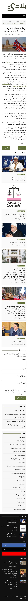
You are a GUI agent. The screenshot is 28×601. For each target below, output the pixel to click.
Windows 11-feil (20, 469)
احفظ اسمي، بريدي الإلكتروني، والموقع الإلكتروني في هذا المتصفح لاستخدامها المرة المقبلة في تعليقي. (15, 391)
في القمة (22, 502)
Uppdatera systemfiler (19, 459)
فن (24, 491)
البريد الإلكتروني (22, 376)
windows (22, 462)
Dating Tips (21, 441)
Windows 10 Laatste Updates (17, 466)
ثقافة (23, 477)
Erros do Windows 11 (19, 448)
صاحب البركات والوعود (17, 242)
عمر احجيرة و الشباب (17, 341)
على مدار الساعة (20, 487)
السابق (21, 148)
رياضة (23, 480)
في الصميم (22, 498)
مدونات (23, 505)
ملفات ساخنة (8, 34)
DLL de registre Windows (18, 444)
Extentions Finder (20, 451)
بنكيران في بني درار (18, 177)
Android (22, 437)
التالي (6, 148)
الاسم (24, 368)
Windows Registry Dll (19, 473)
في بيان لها (10, 62)
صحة (23, 484)
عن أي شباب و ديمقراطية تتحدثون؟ (16, 421)
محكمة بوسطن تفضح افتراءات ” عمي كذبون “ (15, 426)
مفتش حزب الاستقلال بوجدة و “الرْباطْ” (15, 414)
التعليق (24, 359)
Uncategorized (21, 455)
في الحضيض (21, 495)
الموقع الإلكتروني (22, 382)
